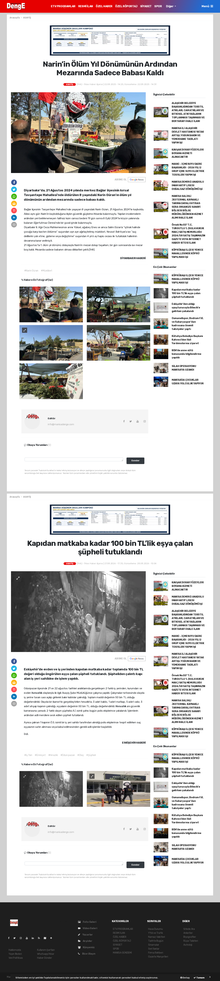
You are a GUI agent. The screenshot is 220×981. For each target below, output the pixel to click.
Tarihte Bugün (155, 940)
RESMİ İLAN (85, 6)
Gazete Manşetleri (158, 956)
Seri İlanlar (153, 948)
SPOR (158, 6)
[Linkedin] (34, 938)
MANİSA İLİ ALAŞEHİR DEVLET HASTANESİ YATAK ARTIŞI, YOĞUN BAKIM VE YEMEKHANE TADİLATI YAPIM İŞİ (188, 135)
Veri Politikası (16, 957)
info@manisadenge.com (61, 424)
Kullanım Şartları (46, 950)
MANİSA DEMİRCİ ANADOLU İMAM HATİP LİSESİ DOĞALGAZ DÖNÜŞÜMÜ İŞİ (188, 185)
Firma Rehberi (155, 952)
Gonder (135, 460)
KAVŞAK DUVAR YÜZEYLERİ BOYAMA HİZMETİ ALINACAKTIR (188, 153)
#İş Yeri (28, 755)
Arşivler (87, 941)
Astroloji (187, 944)
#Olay (80, 755)
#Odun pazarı (67, 755)
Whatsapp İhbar (45, 953)
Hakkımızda (15, 950)
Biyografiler (189, 936)
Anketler (187, 933)
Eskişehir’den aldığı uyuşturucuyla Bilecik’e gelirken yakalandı (186, 308)
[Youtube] (28, 938)
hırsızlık (37, 692)
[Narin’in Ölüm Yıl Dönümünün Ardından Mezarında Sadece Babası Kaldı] (78, 132)
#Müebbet (46, 270)
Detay (186, 977)
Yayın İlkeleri (15, 953)
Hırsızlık (121, 706)
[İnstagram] (22, 938)
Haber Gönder (44, 957)
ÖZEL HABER (104, 6)
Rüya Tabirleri (190, 940)
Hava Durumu (155, 929)
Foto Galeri (89, 922)
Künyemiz (88, 947)
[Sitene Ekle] (52, 938)
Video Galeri (89, 928)
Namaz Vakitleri (156, 936)
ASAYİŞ (27, 17)
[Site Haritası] (46, 938)
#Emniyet (40, 755)
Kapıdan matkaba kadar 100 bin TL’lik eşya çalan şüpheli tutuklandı (186, 293)
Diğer (170, 6)
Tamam (200, 977)
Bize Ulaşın (88, 953)
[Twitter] (15, 938)
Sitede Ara (189, 929)
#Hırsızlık (53, 755)
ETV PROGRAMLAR (63, 6)
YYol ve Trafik (155, 933)
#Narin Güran (31, 270)
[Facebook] (10, 938)
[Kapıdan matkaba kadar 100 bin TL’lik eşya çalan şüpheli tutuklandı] (78, 611)
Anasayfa (15, 17)
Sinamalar (153, 944)
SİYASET (146, 6)
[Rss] (40, 938)
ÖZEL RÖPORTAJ (126, 6)
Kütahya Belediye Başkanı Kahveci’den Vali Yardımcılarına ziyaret (187, 340)
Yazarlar (87, 934)
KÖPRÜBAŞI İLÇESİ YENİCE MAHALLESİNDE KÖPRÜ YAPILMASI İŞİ (187, 253)
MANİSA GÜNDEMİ (122, 952)
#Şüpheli (91, 755)
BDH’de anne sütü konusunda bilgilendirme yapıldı (186, 354)
